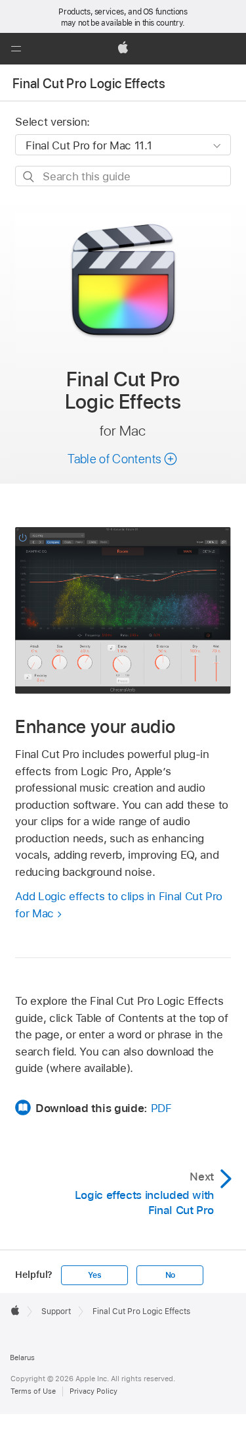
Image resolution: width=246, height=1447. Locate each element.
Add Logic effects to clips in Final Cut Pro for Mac (118, 905)
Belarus (22, 1357)
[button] (15, 48)
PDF (161, 1108)
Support (56, 1311)
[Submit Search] (29, 177)
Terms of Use (33, 1391)
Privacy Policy (93, 1391)
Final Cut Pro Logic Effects (88, 83)
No (170, 1275)
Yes (94, 1275)
